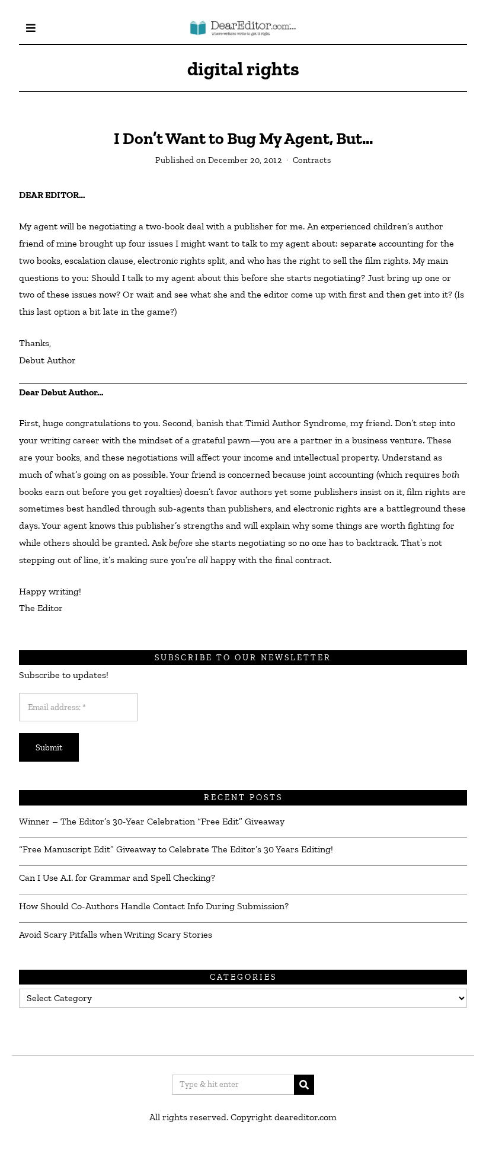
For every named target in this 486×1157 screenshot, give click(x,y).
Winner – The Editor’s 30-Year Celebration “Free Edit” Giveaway (151, 821)
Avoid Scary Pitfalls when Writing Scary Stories (115, 934)
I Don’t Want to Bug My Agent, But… (243, 138)
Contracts (312, 160)
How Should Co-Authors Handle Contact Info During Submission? (154, 906)
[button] (304, 1085)
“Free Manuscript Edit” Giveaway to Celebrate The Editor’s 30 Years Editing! (176, 849)
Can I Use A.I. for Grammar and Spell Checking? (117, 877)
